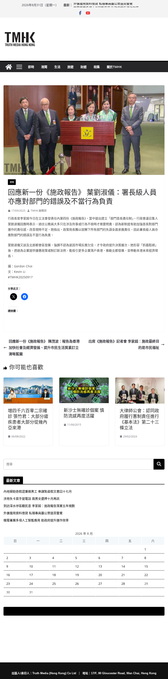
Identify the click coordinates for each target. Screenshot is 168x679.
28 (123, 584)
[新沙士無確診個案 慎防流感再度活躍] (83, 380)
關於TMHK (114, 67)
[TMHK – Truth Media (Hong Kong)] (9, 67)
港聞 (44, 67)
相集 (97, 67)
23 (8, 584)
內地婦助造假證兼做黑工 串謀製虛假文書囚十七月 (38, 491)
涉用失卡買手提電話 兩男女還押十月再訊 (32, 498)
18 (54, 575)
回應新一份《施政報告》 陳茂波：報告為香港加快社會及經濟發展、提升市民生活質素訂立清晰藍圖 (44, 347)
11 (54, 566)
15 (146, 566)
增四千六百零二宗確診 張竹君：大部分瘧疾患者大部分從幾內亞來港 (28, 419)
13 (100, 566)
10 (31, 566)
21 (123, 575)
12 (77, 566)
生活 (57, 67)
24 (31, 584)
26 (77, 584)
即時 (31, 67)
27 (100, 584)
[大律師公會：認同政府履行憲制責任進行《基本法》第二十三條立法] (139, 380)
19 (77, 575)
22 (146, 575)
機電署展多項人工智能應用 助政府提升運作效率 (36, 520)
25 (54, 584)
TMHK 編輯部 (39, 210)
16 (8, 575)
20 (100, 575)
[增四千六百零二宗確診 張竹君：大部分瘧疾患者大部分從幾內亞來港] (28, 380)
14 (123, 566)
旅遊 (70, 67)
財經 (83, 67)
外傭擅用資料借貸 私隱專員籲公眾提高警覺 (103, 5)
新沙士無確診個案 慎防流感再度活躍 (84, 413)
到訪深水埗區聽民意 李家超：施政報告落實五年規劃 (39, 506)
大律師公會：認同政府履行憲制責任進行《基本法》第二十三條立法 (139, 419)
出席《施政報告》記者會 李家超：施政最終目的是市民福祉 (123, 344)
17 (31, 575)
